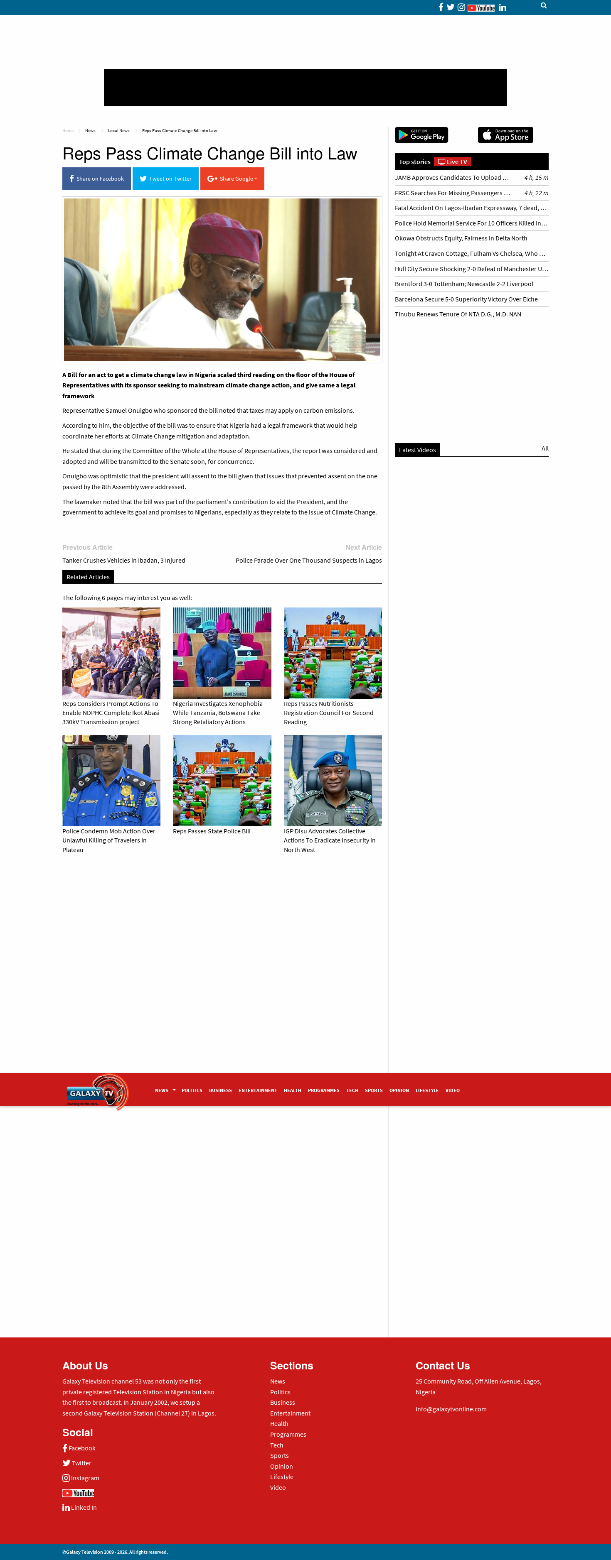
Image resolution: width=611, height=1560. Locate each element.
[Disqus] (222, 976)
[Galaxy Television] (97, 1087)
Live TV (456, 161)
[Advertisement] (305, 87)
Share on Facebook (99, 178)
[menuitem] (165, 1089)
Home (68, 130)
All (545, 448)
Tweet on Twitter (169, 178)
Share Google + (237, 178)
